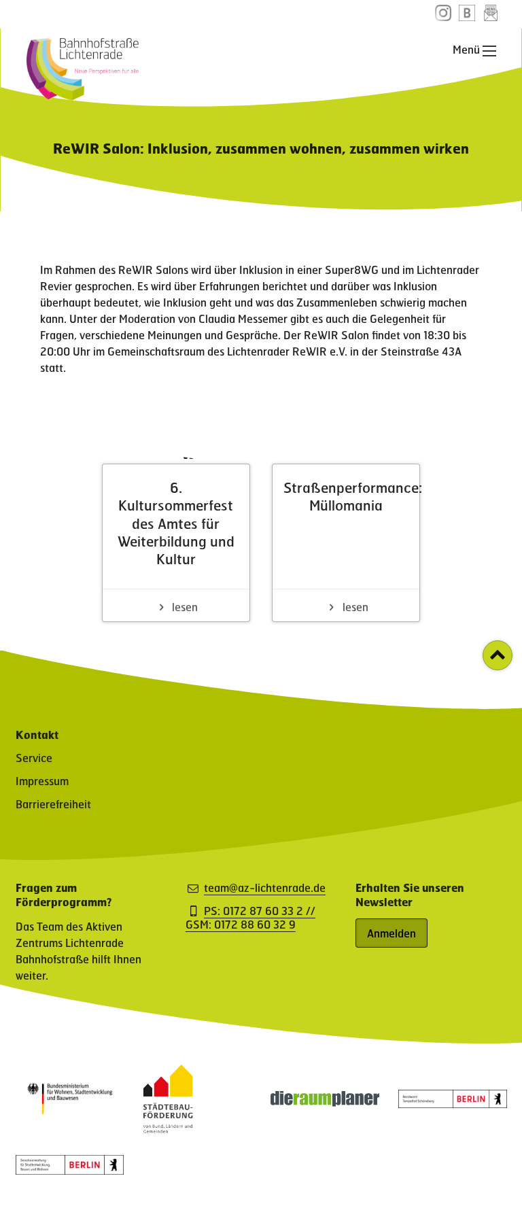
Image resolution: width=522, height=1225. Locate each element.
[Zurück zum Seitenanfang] (497, 655)
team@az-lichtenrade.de (265, 888)
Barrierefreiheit (53, 804)
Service (34, 757)
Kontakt (37, 734)
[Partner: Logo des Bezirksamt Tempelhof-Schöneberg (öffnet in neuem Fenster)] (452, 1104)
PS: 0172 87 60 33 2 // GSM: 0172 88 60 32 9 (250, 917)
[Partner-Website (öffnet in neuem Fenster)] (168, 1129)
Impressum (42, 781)
